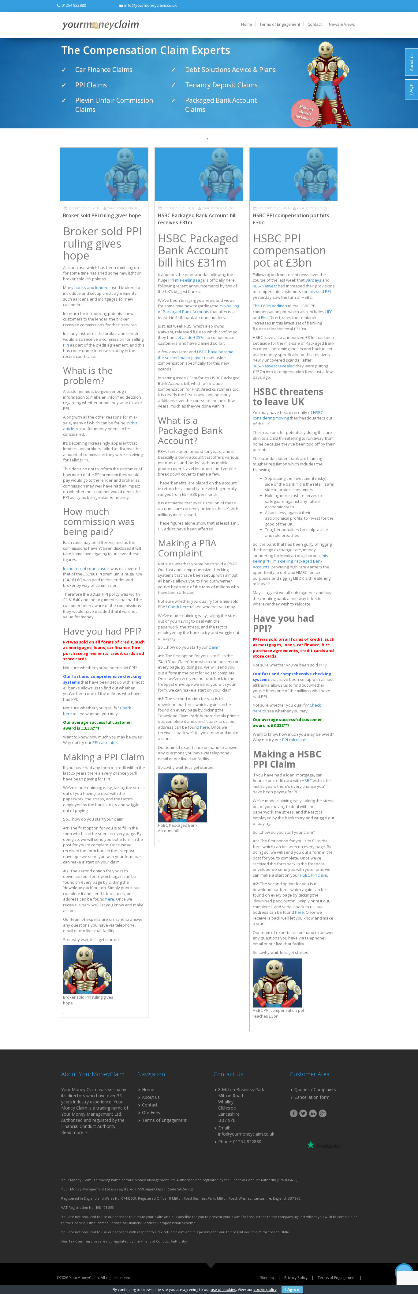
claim (213, 647)
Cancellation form (312, 1097)
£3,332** (89, 728)
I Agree (292, 1289)
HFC (328, 311)
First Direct (270, 317)
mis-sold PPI (319, 291)
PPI (66, 345)
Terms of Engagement (279, 24)
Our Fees (151, 1112)
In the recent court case (84, 568)
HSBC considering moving (288, 415)
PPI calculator (104, 742)
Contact (315, 24)
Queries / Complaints (315, 1089)
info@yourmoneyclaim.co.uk (150, 5)
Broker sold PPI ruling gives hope (102, 215)
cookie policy (265, 1289)
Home (246, 24)
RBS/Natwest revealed (274, 366)
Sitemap (267, 1277)
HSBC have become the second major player (195, 354)
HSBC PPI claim (313, 875)
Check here (178, 606)
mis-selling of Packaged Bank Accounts (198, 308)
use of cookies (223, 1289)
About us (151, 1097)
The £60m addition (270, 306)
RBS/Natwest (265, 286)
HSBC (307, 780)
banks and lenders (92, 287)
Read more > (74, 1132)
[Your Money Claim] (100, 25)
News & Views (342, 24)
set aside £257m (190, 337)
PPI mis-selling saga (186, 280)
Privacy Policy (296, 1277)
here (109, 899)
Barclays (313, 280)
